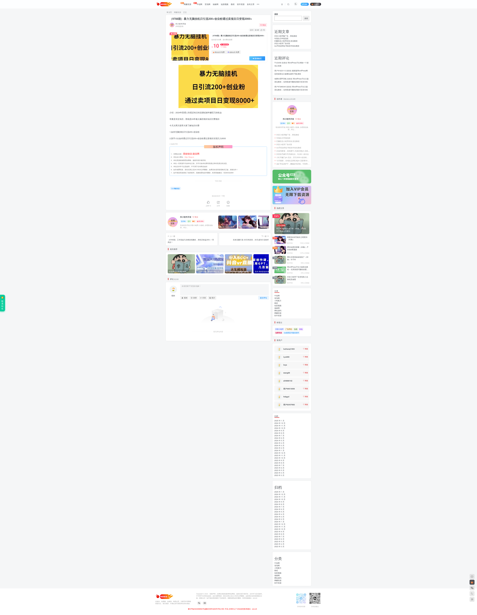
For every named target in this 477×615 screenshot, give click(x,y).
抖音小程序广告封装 (282, 43)
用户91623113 (280, 70)
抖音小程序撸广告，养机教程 (285, 36)
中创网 (198, 3)
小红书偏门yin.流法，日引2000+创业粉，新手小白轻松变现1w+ (293, 157)
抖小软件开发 (181, 23)
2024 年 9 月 (279, 430)
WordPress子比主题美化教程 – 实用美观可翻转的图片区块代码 (297, 269)
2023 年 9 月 (279, 460)
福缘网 (215, 4)
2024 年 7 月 (279, 435)
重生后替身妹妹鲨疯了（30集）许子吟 (297, 258)
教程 (233, 4)
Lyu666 (286, 357)
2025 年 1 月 (279, 420)
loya (285, 365)
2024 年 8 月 (279, 433)
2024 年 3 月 (279, 445)
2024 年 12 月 (279, 423)
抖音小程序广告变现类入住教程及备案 (297, 278)
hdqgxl (286, 396)
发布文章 (250, 4)
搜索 (276, 14)
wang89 (286, 372)
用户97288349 (280, 86)
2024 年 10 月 (279, 428)
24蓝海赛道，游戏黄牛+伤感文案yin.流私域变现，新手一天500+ (293, 151)
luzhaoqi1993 (289, 349)
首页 (170, 12)
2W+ (184, 221)
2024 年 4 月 (279, 443)
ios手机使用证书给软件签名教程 (286, 46)
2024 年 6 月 (279, 438)
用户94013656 (289, 388)
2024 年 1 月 (279, 450)
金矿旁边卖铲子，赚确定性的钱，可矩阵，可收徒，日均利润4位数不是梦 (293, 164)
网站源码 (277, 310)
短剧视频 (224, 4)
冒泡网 (207, 4)
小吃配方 (277, 300)
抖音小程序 (279, 329)
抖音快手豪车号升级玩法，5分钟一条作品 (292, 154)
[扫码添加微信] (472, 587)
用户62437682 (289, 404)
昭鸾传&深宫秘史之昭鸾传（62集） (297, 238)
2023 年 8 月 (279, 463)
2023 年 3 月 (279, 475)
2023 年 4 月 (279, 473)
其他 (300, 329)
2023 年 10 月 (279, 458)
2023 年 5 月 (279, 470)
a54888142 (287, 380)
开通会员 (317, 4)
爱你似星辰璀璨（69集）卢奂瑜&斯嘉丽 (297, 248)
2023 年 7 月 (279, 465)
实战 (295, 329)
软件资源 (240, 4)
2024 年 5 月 (279, 440)
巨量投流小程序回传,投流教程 (286, 41)
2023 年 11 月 (279, 455)
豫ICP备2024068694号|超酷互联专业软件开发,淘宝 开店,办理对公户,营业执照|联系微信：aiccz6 (222, 609)
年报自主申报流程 (281, 38)
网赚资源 (186, 3)
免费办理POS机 (280, 78)
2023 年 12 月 (279, 453)
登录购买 (258, 58)
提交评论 (263, 297)
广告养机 (289, 329)
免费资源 (278, 332)
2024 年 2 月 (279, 448)
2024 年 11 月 (279, 425)
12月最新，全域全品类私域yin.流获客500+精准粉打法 (293, 160)
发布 (305, 4)
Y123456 (277, 62)
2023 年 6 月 (279, 468)
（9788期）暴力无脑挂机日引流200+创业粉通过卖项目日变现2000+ (211, 19)
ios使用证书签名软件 (291, 332)
